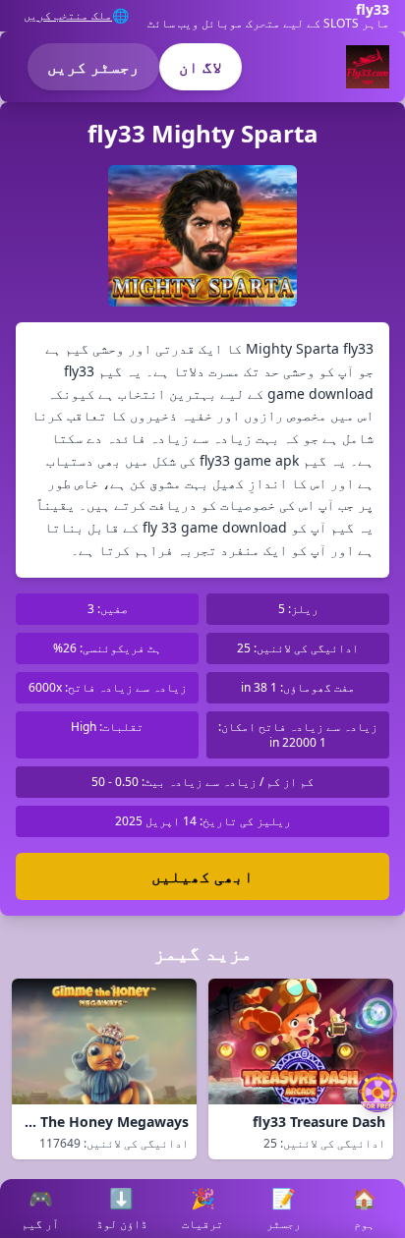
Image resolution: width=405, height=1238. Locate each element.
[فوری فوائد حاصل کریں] (377, 1092)
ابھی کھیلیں (202, 876)
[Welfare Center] (377, 1014)
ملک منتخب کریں (68, 16)
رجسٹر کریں (93, 67)
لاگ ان (200, 67)
